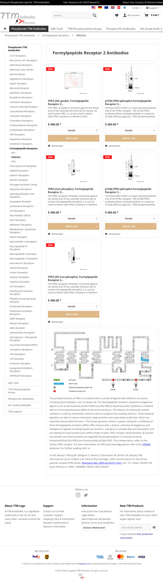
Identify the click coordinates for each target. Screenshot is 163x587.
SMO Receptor (17, 327)
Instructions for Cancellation (97, 511)
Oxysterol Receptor (20, 281)
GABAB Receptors (19, 170)
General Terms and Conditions (98, 522)
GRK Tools (13, 382)
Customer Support (53, 515)
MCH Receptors (18, 220)
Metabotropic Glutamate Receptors (23, 231)
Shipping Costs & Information (58, 518)
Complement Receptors (22, 129)
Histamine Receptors (21, 189)
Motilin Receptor (18, 237)
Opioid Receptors (19, 267)
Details (71, 130)
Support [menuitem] (153, 7)
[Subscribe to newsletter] (154, 527)
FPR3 (13, 161)
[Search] (94, 15)
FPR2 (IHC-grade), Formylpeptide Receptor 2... (68, 102)
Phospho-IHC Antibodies (21, 398)
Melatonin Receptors (21, 224)
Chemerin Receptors (21, 115)
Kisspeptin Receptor (20, 201)
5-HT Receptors (18, 55)
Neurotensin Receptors (22, 263)
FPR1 (13, 153)
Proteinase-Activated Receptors (21, 312)
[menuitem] (75, 15)
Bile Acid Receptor (19, 88)
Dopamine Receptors (21, 139)
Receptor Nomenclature (56, 522)
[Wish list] (116, 15)
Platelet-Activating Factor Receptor (23, 300)
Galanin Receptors (19, 175)
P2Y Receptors (17, 286)
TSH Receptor (17, 358)
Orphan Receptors (19, 277)
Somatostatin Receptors (22, 332)
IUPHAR (146, 444)
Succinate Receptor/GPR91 (24, 344)
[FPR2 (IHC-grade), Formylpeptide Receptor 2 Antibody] (73, 80)
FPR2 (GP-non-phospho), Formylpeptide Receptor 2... (73, 278)
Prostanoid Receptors (21, 306)
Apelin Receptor (18, 83)
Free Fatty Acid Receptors (23, 166)
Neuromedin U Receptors (23, 241)
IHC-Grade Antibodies (19, 405)
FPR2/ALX (16, 157)
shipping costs (84, 563)
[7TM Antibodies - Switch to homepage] (20, 18)
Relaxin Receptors (19, 323)
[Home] (5, 29)
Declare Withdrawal (94, 527)
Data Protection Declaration (96, 518)
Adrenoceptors (17, 74)
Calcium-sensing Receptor (24, 106)
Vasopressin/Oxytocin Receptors (21, 370)
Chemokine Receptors (21, 120)
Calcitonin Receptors (21, 102)
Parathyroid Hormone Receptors (21, 293)
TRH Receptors (17, 354)
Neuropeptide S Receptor (23, 253)
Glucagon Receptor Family (23, 184)
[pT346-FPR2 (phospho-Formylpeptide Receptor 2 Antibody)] (130, 168)
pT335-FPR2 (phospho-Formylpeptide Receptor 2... (128, 102)
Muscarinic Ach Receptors (23, 60)
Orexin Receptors (19, 272)
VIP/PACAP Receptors (21, 375)
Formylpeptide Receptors (24, 148)
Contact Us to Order (53, 511)
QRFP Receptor (17, 318)
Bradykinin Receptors (21, 97)
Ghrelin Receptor (19, 179)
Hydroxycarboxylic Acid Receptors (22, 195)
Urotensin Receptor (20, 363)
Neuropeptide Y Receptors (24, 258)
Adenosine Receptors (21, 65)
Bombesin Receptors (21, 92)
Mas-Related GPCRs (20, 215)
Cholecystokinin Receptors (24, 125)
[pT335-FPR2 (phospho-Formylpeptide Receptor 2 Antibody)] (130, 80)
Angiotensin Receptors (22, 78)
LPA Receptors (17, 210)
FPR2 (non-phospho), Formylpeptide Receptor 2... (70, 190)
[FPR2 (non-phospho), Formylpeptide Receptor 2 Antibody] (73, 168)
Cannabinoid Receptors (22, 111)
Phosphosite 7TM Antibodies (17, 49)
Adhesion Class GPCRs (21, 69)
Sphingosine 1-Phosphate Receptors (23, 339)
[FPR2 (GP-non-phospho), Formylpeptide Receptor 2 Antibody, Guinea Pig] (73, 256)
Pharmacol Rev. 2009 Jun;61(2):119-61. (102, 462)
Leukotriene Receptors (22, 206)
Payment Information (54, 526)
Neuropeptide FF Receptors (19, 248)
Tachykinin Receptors (21, 349)
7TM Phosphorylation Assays (19, 391)
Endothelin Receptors (21, 143)
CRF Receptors (17, 134)
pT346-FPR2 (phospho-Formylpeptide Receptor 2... (128, 190)
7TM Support (15, 411)
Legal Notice (88, 515)
